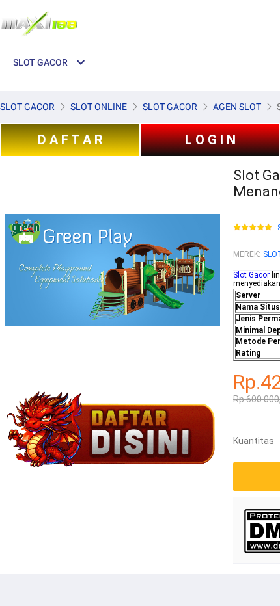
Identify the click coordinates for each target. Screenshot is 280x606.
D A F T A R (70, 140)
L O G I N (210, 140)
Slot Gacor (251, 275)
